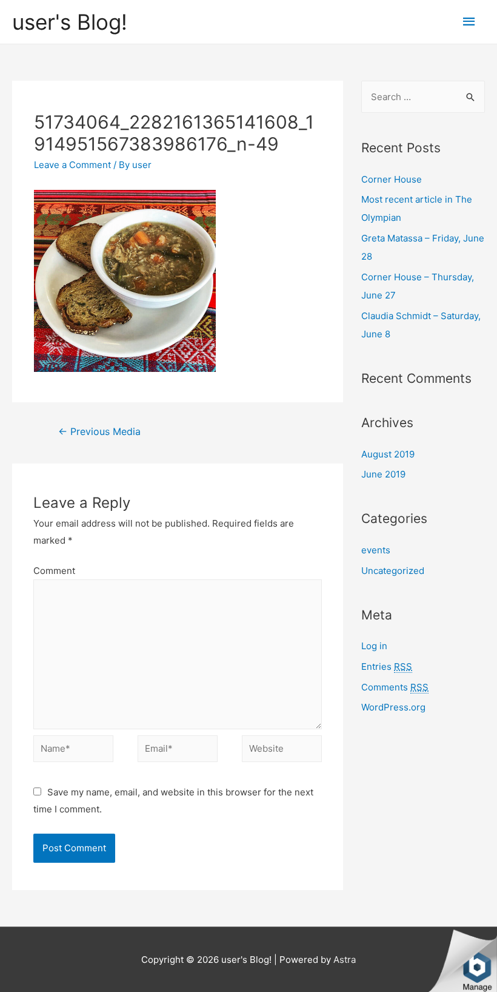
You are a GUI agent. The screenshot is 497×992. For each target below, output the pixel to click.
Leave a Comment (72, 164)
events (375, 550)
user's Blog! (69, 22)
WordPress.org (393, 707)
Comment (54, 570)
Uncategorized (392, 570)
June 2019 (383, 474)
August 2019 (388, 454)
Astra (344, 959)
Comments (395, 687)
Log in (374, 646)
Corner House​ (391, 179)
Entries (386, 666)
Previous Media (99, 431)
